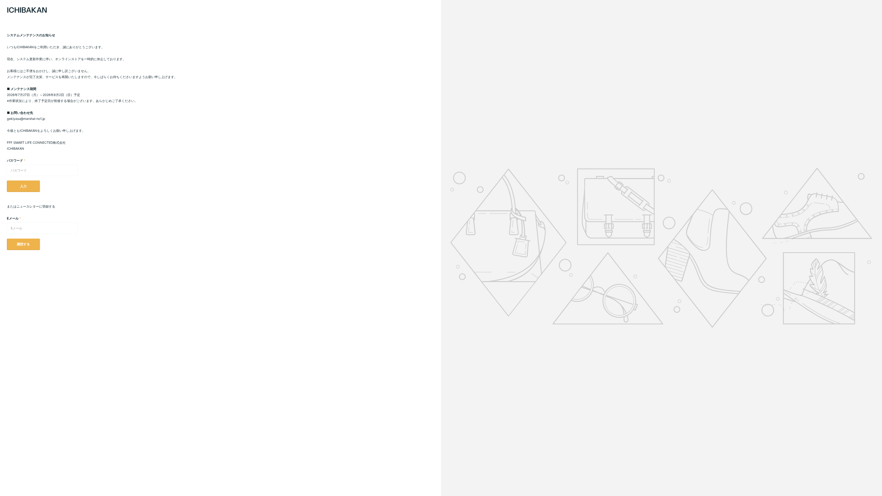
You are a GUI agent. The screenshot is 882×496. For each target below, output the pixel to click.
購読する (23, 244)
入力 (23, 186)
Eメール (14, 218)
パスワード (16, 160)
